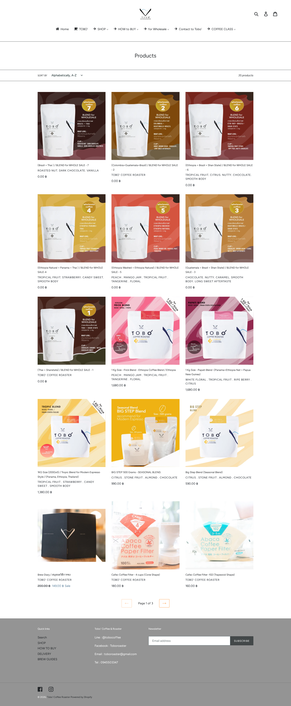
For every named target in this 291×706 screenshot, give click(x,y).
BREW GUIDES (47, 659)
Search (42, 637)
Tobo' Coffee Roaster (59, 697)
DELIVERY (44, 654)
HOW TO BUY (47, 648)
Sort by (42, 75)
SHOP (42, 643)
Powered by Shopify (81, 697)
